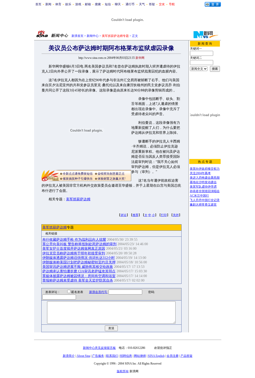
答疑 (152, 4)
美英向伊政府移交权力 (205, 168)
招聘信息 (126, 356)
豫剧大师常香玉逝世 (203, 204)
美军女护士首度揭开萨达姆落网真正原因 (73, 248)
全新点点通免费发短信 (78, 173)
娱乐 (68, 4)
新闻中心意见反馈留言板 (99, 348)
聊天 (118, 4)
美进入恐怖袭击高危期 (205, 177)
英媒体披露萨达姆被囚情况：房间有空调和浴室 (79, 276)
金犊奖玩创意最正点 (111, 173)
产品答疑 (186, 356)
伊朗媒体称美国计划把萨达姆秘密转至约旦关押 (79, 262)
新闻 (48, 4)
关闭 (176, 215)
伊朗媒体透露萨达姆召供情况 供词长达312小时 (78, 258)
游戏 (78, 4)
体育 (58, 4)
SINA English (156, 356)
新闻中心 (93, 36)
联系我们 (112, 356)
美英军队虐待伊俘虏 (203, 186)
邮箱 (88, 4)
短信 (108, 4)
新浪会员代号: (98, 292)
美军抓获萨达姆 (78, 199)
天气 (142, 4)
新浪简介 (69, 356)
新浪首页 (77, 36)
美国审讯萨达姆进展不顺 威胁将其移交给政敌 (77, 267)
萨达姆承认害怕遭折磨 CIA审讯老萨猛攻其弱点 (79, 271)
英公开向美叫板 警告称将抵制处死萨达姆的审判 (79, 244)
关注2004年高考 (200, 173)
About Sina (83, 356)
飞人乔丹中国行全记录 (205, 200)
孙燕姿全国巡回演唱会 (205, 191)
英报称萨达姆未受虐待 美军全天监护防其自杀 (77, 280)
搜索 (98, 4)
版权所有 (123, 371)
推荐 (135, 215)
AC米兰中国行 (199, 195)
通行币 (130, 4)
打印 (164, 215)
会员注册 (173, 356)
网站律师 (140, 356)
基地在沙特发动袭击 (203, 182)
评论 (124, 215)
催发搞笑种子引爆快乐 (78, 178)
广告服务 (98, 356)
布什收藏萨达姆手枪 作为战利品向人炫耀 (74, 239)
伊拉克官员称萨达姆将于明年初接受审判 (73, 253)
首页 (38, 4)
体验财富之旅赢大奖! (112, 178)
